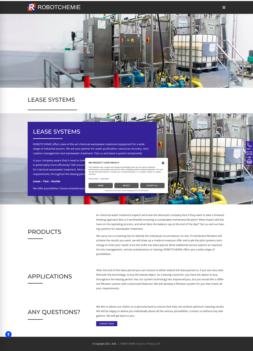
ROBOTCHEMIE (128, 343)
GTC (158, 343)
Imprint (141, 343)
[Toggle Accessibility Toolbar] (8, 334)
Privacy (151, 343)
